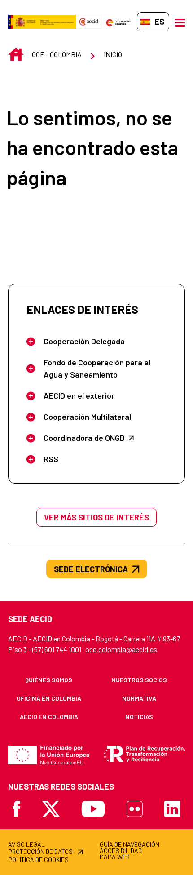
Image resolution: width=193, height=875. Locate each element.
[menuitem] (48, 679)
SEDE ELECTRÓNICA (91, 569)
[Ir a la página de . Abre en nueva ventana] (88, 22)
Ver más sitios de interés (96, 517)
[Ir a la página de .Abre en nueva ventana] (42, 22)
